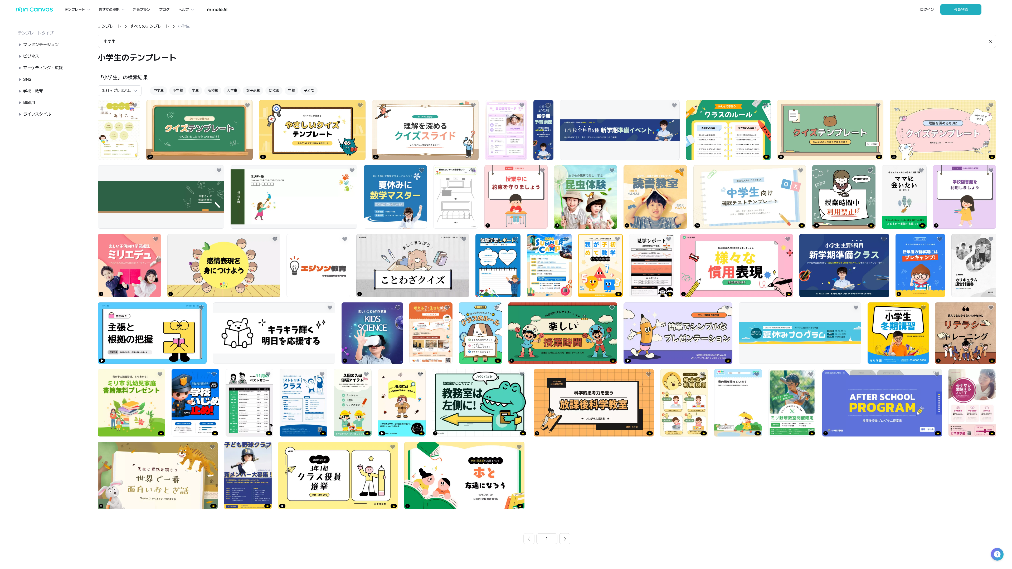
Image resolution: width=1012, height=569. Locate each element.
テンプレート (109, 26)
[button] (997, 554)
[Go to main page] (34, 11)
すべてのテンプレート (149, 26)
